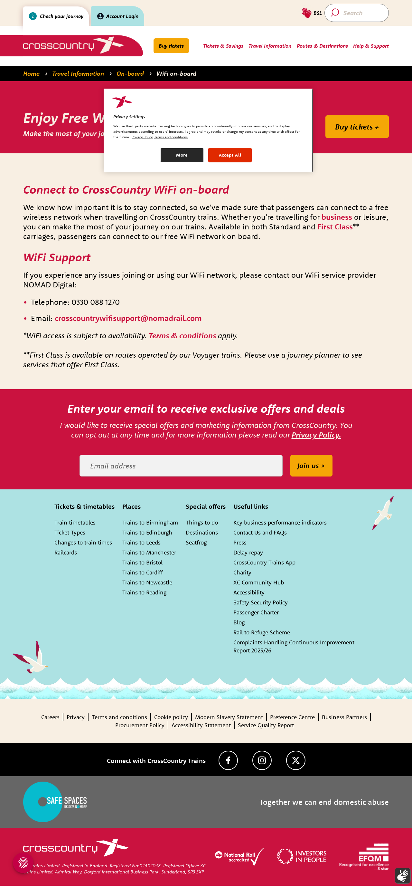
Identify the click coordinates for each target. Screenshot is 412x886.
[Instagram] (262, 760)
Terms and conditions (119, 717)
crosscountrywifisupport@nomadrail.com (128, 318)
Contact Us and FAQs (260, 532)
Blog (239, 622)
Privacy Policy (142, 137)
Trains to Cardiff (142, 572)
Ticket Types (69, 532)
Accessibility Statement (201, 725)
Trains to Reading (144, 592)
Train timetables (75, 522)
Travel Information (78, 73)
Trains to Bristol (142, 562)
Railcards (65, 552)
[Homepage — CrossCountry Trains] (73, 44)
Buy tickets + (357, 126)
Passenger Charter (256, 612)
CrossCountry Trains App (264, 562)
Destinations (202, 532)
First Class (335, 226)
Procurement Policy (139, 725)
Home (31, 73)
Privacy (76, 717)
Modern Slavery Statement (229, 717)
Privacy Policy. (316, 434)
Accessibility (249, 592)
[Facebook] (228, 760)
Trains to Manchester (149, 552)
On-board (130, 73)
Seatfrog (196, 542)
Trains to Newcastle (147, 582)
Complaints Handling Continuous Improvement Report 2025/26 (293, 646)
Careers (50, 717)
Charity (242, 572)
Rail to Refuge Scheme (261, 632)
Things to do (202, 522)
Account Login (122, 16)
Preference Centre (292, 717)
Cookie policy (171, 717)
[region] (208, 130)
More (182, 155)
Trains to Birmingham (150, 522)
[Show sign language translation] (403, 876)
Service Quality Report (266, 725)
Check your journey (61, 16)
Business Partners (344, 717)
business (338, 217)
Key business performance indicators (280, 522)
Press (240, 542)
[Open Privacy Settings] (23, 862)
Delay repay (248, 552)
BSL (318, 13)
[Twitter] (295, 760)
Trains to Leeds (141, 542)
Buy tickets (171, 46)
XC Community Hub (258, 582)
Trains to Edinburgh (147, 532)
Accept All (230, 155)
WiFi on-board (176, 73)
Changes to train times (83, 542)
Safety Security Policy (260, 602)
